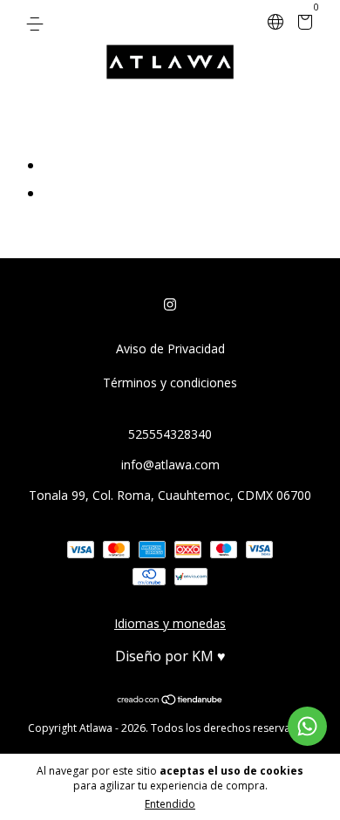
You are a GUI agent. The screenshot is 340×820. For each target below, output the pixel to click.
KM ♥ (209, 656)
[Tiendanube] (170, 700)
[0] (302, 24)
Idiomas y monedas (170, 623)
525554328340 (170, 434)
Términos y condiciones (170, 382)
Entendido (170, 803)
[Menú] (38, 23)
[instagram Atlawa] (170, 304)
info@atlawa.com (170, 464)
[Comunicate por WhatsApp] (307, 726)
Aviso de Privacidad (170, 348)
